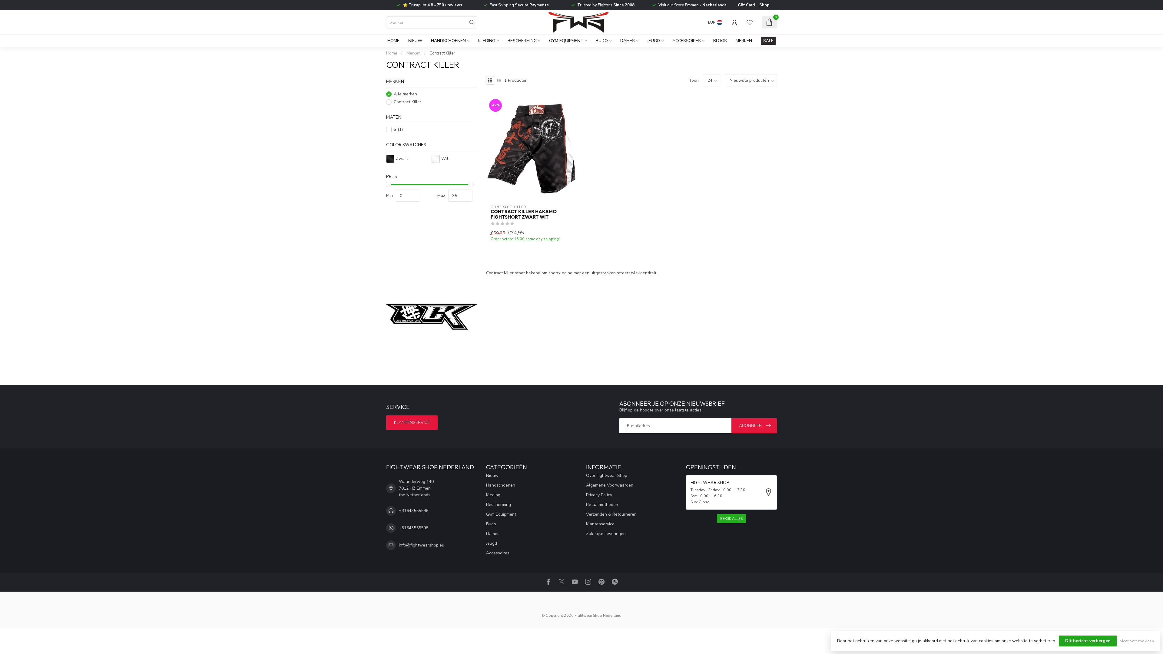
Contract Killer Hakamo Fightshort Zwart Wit (524, 214)
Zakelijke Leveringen (606, 534)
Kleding (486, 41)
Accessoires (686, 41)
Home (393, 41)
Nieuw (415, 41)
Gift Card (746, 5)
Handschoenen (448, 41)
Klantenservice (412, 422)
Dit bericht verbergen (1088, 641)
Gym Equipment (566, 41)
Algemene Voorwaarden (609, 485)
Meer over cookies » (1137, 640)
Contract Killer (442, 53)
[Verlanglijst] (750, 22)
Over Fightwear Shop (606, 475)
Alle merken (405, 94)
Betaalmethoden (602, 504)
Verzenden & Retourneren (611, 514)
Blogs (720, 41)
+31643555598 (413, 511)
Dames (627, 41)
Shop (764, 5)
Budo (602, 41)
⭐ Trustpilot (432, 5)
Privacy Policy (599, 495)
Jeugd (653, 41)
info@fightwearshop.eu (421, 545)
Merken (744, 41)
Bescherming (522, 41)
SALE (768, 41)
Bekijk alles (731, 518)
